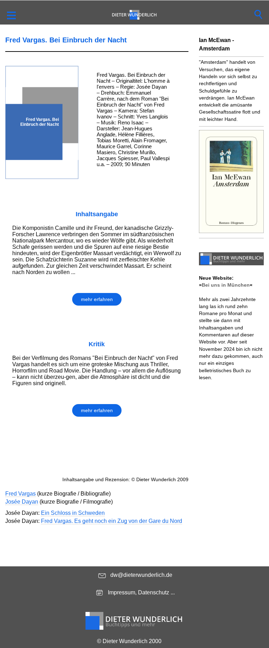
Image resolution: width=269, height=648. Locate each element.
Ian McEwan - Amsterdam (216, 44)
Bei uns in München (226, 285)
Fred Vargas (20, 494)
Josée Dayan (21, 502)
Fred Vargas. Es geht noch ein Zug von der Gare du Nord (111, 521)
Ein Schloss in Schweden (73, 513)
